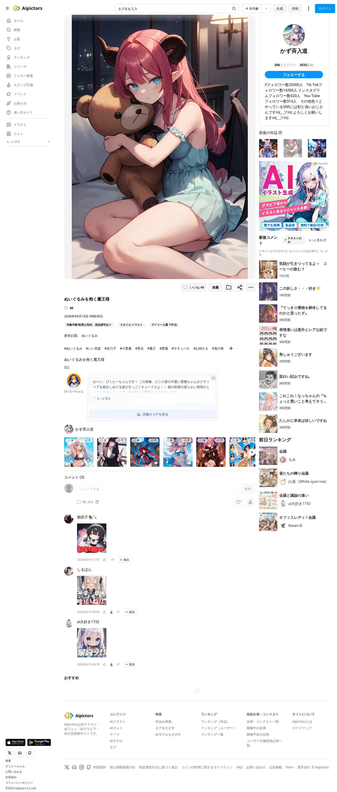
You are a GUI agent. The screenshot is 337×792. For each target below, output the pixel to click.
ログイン (325, 8)
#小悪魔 (126, 348)
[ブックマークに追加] (228, 287)
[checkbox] (79, 502)
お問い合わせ (14, 772)
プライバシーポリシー (19, 783)
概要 (8, 761)
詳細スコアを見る (155, 414)
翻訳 (67, 367)
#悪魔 (164, 348)
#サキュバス (181, 348)
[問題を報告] (113, 560)
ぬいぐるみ (90, 335)
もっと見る (103, 398)
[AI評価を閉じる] (213, 378)
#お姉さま (200, 348)
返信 (126, 560)
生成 (279, 8)
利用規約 (11, 777)
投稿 (295, 8)
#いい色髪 (93, 348)
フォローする (294, 74)
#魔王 (151, 348)
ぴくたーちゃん (15, 766)
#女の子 (110, 348)
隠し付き (88, 502)
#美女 (139, 348)
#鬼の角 (218, 348)
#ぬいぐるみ (73, 348)
